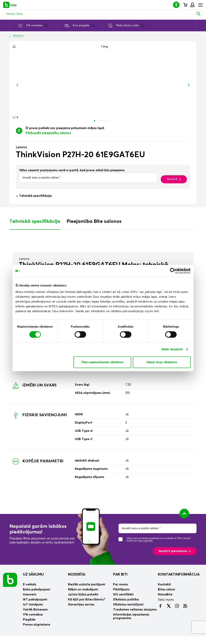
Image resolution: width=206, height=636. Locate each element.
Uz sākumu (33, 574)
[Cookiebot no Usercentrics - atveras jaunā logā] (173, 271)
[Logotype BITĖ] (10, 5)
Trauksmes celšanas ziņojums (135, 609)
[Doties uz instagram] (176, 606)
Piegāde (29, 619)
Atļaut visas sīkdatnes (161, 362)
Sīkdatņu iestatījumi (128, 604)
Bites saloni (166, 589)
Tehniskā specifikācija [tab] (34, 221)
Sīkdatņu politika (126, 599)
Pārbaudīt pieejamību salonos (48, 133)
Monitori (18, 36)
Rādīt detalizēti (172, 349)
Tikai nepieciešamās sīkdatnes (102, 362)
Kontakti (164, 584)
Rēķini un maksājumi (83, 589)
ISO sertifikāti (123, 594)
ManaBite (192, 5)
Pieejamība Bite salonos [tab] (94, 221)
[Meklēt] (198, 14)
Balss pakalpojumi (36, 589)
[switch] (80, 334)
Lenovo (21, 147)
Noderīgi (76, 574)
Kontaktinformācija (179, 574)
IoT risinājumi (33, 604)
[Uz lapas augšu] (184, 513)
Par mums (120, 584)
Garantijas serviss (81, 604)
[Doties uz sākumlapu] (10, 579)
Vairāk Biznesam (35, 609)
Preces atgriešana (36, 624)
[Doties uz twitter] (168, 606)
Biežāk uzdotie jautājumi (86, 584)
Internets (29, 594)
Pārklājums (121, 589)
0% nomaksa (33, 614)
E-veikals (29, 584)
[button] (178, 4)
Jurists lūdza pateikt (83, 594)
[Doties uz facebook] (160, 606)
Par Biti (120, 574)
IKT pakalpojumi (35, 599)
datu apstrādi (145, 541)
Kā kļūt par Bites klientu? (86, 599)
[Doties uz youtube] (185, 606)
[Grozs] (185, 5)
